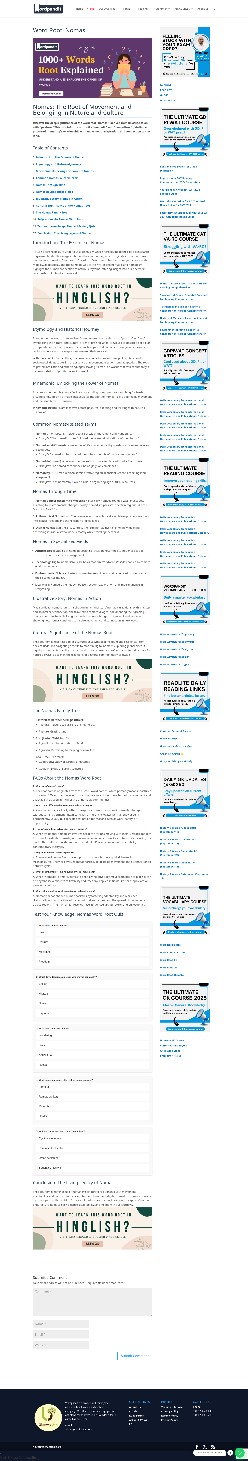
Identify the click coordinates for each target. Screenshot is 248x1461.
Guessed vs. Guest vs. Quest (177, 746)
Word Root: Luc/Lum (172, 952)
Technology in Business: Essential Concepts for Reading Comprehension (183, 308)
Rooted (43, 1064)
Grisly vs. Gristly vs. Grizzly (176, 761)
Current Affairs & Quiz (173, 1045)
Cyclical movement (50, 1138)
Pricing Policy (169, 1420)
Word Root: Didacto (172, 975)
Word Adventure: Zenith (174, 656)
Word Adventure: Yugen (174, 664)
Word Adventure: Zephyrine (177, 649)
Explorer (44, 1013)
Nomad (43, 1003)
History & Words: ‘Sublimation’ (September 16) (178, 864)
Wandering (45, 1035)
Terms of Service (172, 1407)
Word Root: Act (169, 967)
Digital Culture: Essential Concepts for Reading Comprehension (183, 285)
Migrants (44, 1106)
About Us (203, 9)
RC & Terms (136, 1415)
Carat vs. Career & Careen (175, 731)
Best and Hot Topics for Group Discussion (178, 168)
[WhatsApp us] (240, 1453)
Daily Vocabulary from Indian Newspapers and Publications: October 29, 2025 (184, 566)
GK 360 (164, 95)
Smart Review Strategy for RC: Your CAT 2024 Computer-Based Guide (184, 214)
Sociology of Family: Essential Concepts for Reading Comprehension (184, 297)
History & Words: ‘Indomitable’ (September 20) (178, 853)
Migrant (43, 993)
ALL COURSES (182, 9)
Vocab (126, 9)
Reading (143, 9)
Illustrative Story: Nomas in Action (59, 199)
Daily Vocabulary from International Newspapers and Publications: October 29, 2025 (184, 449)
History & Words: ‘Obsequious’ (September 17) (178, 829)
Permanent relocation (51, 1148)
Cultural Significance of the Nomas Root (63, 205)
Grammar (161, 9)
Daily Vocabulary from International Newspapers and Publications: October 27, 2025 (184, 437)
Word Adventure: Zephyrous (177, 641)
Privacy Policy (169, 1411)
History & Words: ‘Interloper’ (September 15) (185, 876)
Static (42, 1045)
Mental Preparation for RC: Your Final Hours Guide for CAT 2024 (182, 203)
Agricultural (45, 1055)
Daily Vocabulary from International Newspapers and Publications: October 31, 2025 (184, 402)
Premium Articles (170, 1055)
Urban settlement (49, 1157)
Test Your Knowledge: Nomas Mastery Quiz (66, 226)
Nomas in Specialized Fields (54, 192)
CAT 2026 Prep (107, 9)
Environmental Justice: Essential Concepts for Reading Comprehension (183, 331)
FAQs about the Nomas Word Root (60, 219)
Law (41, 932)
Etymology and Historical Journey (58, 164)
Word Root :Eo (168, 960)
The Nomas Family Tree (51, 212)
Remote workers (48, 1096)
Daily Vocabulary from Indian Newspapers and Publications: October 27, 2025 (184, 554)
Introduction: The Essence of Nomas (60, 157)
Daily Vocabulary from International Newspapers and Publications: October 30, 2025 (184, 414)
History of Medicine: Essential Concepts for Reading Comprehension (184, 320)
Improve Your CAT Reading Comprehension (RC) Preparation (180, 180)
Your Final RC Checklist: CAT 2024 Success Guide (180, 191)
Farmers (44, 1086)
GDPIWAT (165, 84)
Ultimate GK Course (172, 1040)
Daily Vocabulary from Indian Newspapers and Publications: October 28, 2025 (184, 542)
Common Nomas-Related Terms (57, 178)
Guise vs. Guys (168, 738)
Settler (43, 983)
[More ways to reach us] (230, 1453)
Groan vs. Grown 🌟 (171, 753)
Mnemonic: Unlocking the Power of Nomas (65, 171)
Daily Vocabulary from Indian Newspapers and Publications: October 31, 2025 (184, 519)
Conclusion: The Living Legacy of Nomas (64, 233)
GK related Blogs (170, 1050)
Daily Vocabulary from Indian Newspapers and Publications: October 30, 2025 (184, 531)
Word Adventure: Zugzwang (177, 634)
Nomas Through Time (50, 185)
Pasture (43, 942)
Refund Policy (169, 1415)
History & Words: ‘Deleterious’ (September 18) (178, 841)
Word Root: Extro (170, 944)
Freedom (44, 961)
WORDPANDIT (168, 100)
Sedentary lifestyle (50, 1167)
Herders (43, 1116)
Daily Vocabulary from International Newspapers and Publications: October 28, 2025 (184, 426)
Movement (45, 951)
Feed (91, 9)
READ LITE (166, 90)
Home (79, 9)
